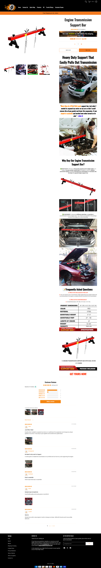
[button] (74, 29)
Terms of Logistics (12, 555)
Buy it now (88, 50)
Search (9, 541)
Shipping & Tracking (12, 545)
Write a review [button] (50, 401)
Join (89, 543)
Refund (9, 543)
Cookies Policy (11, 548)
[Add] (81, 44)
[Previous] (5, 40)
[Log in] (96, 1)
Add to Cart (68, 50)
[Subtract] (74, 44)
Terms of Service (11, 553)
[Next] (48, 40)
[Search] (86, 1)
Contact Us (10, 558)
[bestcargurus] (10, 7)
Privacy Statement (12, 550)
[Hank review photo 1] (28, 501)
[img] (28, 424)
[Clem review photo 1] (28, 441)
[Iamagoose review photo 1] (28, 464)
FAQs (9, 538)
